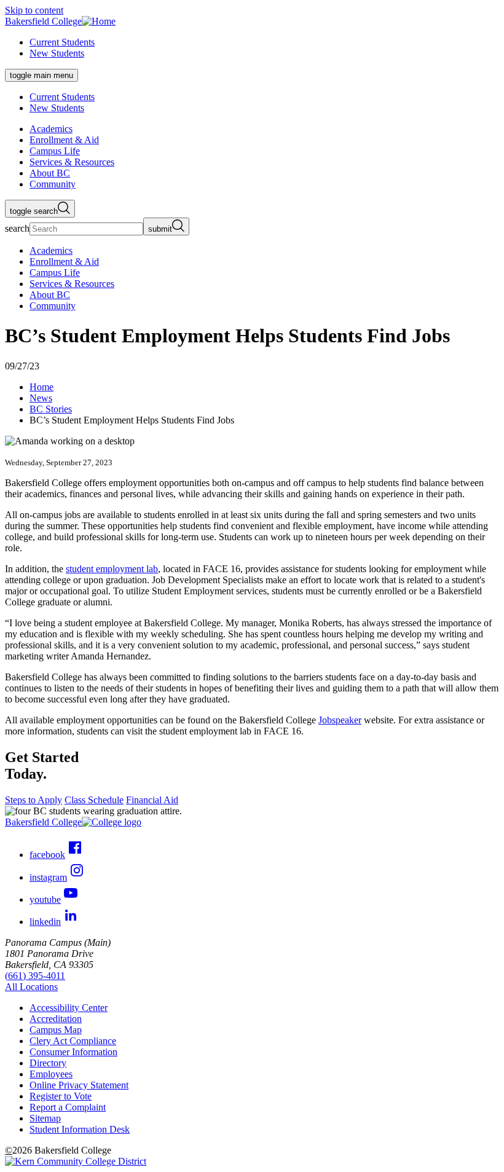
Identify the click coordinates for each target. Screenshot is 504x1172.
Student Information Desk (80, 1129)
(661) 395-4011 (35, 975)
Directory (48, 1063)
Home (41, 387)
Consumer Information (73, 1052)
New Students (57, 53)
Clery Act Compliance (73, 1041)
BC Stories (51, 409)
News (41, 398)
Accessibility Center (69, 1007)
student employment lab (112, 569)
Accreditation (56, 1018)
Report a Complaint (68, 1107)
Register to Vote (61, 1096)
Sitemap (45, 1118)
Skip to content (34, 10)
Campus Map (56, 1030)
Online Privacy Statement (79, 1085)
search (17, 228)
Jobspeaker (339, 720)
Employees (51, 1074)
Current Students (62, 42)
